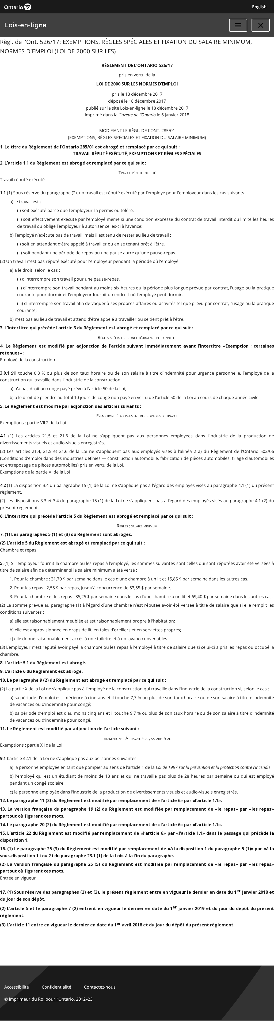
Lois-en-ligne (25, 25)
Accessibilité (16, 987)
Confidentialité (56, 987)
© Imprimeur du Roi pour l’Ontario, (48, 999)
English (259, 7)
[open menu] (238, 25)
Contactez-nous (100, 987)
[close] (261, 25)
